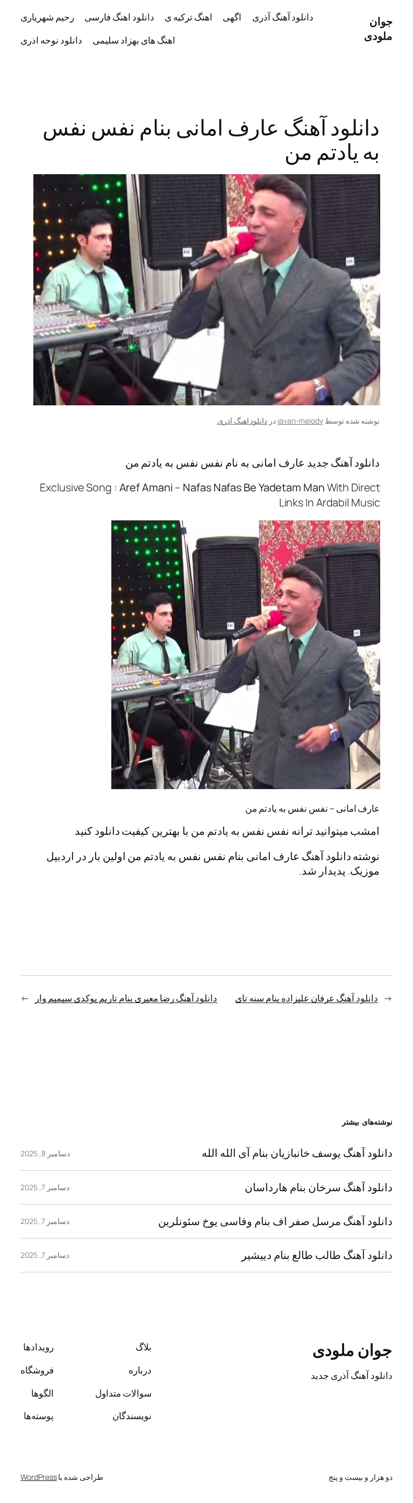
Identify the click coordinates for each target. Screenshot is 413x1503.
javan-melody (300, 421)
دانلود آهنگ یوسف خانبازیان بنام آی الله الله (297, 1153)
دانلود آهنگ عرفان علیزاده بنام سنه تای (306, 998)
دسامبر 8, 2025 (45, 1153)
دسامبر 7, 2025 (44, 1187)
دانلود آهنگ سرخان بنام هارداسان (319, 1187)
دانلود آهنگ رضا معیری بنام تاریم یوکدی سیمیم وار (126, 998)
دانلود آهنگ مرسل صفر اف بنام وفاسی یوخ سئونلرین (275, 1221)
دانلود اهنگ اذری (242, 421)
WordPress (38, 1477)
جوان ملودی (378, 29)
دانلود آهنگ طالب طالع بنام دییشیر (317, 1255)
